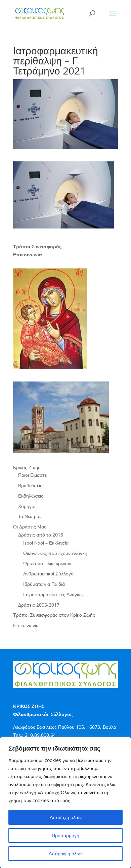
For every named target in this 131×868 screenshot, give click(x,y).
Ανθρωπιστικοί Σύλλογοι (49, 573)
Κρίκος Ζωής (26, 467)
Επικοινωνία (26, 625)
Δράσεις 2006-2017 (38, 605)
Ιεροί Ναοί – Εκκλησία (46, 543)
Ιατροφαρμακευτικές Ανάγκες (53, 594)
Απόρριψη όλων (66, 853)
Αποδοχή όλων (66, 817)
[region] (65, 802)
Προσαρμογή (65, 835)
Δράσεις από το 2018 (40, 534)
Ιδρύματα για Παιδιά (44, 584)
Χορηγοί (26, 506)
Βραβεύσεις (30, 485)
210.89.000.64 (40, 735)
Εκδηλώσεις (30, 496)
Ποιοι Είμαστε (32, 475)
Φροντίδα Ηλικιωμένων (47, 563)
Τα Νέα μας (30, 516)
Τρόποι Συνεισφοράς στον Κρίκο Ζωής (54, 615)
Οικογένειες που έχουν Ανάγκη (55, 553)
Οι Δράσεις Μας (29, 526)
